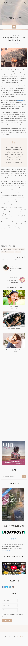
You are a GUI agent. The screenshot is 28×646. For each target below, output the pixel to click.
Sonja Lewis (14, 18)
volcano (18, 251)
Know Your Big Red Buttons (14, 349)
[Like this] (11, 259)
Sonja (13, 44)
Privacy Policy (17, 638)
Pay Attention (14, 306)
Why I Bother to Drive (14, 328)
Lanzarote (20, 100)
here (17, 574)
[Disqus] (14, 379)
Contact (8, 638)
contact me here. (6, 550)
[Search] (24, 476)
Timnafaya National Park (8, 251)
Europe (15, 249)
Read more (14, 297)
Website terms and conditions (13, 640)
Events (14, 539)
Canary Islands (7, 249)
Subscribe (14, 642)
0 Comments (5, 259)
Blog (10, 35)
